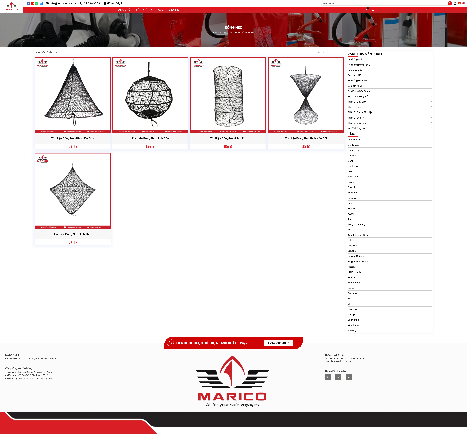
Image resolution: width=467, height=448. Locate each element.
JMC (350, 229)
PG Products (354, 272)
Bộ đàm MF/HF (356, 85)
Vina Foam (353, 325)
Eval (350, 171)
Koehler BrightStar (358, 234)
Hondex (352, 197)
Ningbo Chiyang (356, 256)
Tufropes (352, 314)
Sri (349, 298)
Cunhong (353, 166)
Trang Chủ (122, 9)
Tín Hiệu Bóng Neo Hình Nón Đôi (306, 138)
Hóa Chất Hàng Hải (358, 96)
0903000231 (92, 3)
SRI (349, 303)
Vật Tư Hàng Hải (237, 32)
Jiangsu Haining (356, 224)
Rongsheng (354, 282)
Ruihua (351, 287)
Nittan (351, 266)
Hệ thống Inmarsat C (359, 64)
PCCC (160, 9)
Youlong (352, 330)
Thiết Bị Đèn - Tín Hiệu (360, 112)
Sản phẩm (223, 32)
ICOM (351, 213)
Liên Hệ (174, 9)
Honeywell (353, 203)
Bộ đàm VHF (354, 75)
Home (214, 32)
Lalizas (351, 240)
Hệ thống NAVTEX (358, 80)
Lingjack (352, 245)
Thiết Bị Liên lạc (356, 106)
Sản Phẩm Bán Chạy (359, 91)
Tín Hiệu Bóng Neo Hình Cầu (150, 138)
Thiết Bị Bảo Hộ (356, 117)
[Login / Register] (455, 3)
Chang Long (354, 150)
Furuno (351, 181)
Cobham (352, 155)
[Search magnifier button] (450, 3)
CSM (350, 160)
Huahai (351, 208)
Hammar (352, 192)
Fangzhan (353, 176)
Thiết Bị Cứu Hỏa (357, 122)
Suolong (352, 309)
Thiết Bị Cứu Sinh (357, 101)
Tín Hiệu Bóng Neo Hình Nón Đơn (72, 138)
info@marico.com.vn (63, 3)
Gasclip (352, 187)
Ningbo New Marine (358, 261)
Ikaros (351, 219)
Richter (352, 277)
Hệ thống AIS (355, 59)
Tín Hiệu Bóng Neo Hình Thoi (72, 234)
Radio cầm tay (356, 69)
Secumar (353, 293)
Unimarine (353, 319)
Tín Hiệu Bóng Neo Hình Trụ (228, 138)
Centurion (353, 144)
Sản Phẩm (143, 9)
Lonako (352, 250)
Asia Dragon (354, 139)
